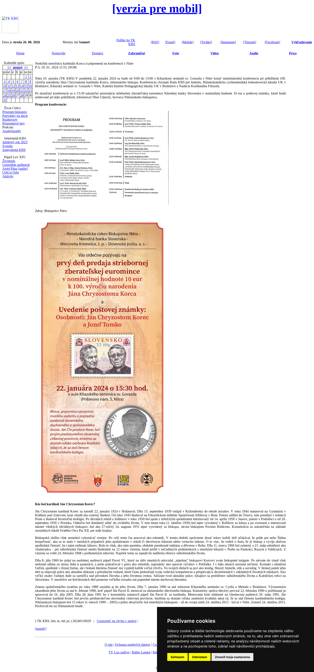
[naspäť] (40, 628)
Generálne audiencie (16, 165)
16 (30, 86)
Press (293, 53)
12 (13, 86)
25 (9, 95)
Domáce (97, 53)
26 (13, 95)
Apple (6, 131)
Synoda (7, 146)
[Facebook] (272, 42)
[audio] (23, 168)
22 (26, 91)
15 (26, 86)
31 (4, 100)
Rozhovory (10, 119)
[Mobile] (188, 42)
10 (4, 86)
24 (4, 95)
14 (21, 86)
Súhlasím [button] (177, 657)
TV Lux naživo (119, 652)
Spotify (16, 131)
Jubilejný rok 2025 (15, 142)
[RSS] (155, 42)
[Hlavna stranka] (10, 32)
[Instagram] (228, 42)
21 (21, 91)
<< (9, 67)
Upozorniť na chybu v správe (116, 621)
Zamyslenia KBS (14, 150)
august (17, 67)
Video (214, 53)
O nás (109, 644)
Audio (253, 53)
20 (17, 91)
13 (17, 86)
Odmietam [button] (199, 657)
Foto (175, 53)
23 (30, 91)
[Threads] (249, 42)
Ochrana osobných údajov (132, 644)
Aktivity (7, 176)
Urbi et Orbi (10, 172)
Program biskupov (14, 112)
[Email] (170, 42)
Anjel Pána (9, 168)
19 (13, 91)
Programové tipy (13, 123)
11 (9, 86)
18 (9, 91)
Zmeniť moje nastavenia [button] (232, 657)
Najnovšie (58, 53)
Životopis (8, 161)
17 (4, 91)
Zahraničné (136, 53)
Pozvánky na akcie (15, 116)
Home (20, 53)
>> (26, 67)
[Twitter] (206, 42)
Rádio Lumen (141, 652)
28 (21, 95)
